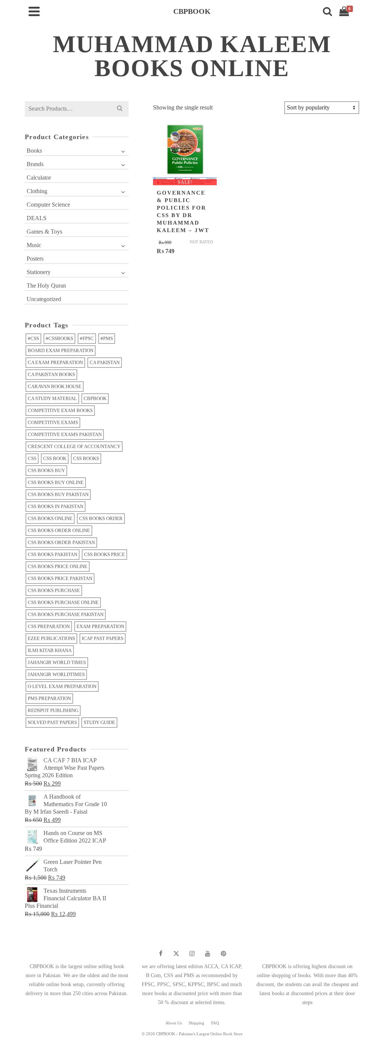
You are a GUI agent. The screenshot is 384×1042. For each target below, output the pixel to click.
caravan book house (54, 386)
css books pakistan (52, 554)
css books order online (59, 530)
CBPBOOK (95, 398)
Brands (35, 164)
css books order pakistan (61, 542)
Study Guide (99, 722)
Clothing (37, 191)
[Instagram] (192, 953)
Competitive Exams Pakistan (65, 434)
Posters (35, 258)
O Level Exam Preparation (62, 686)
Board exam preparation (60, 350)
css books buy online (56, 482)
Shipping (196, 1023)
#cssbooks (59, 338)
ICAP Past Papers (102, 638)
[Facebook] (160, 953)
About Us (173, 1023)
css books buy (46, 470)
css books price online (57, 566)
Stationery (39, 272)
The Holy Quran (46, 285)
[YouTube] (208, 953)
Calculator (39, 177)
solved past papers (52, 722)
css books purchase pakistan (66, 614)
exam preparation (100, 626)
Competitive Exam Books (60, 410)
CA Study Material (52, 398)
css (32, 458)
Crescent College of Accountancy (74, 446)
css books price (104, 554)
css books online (50, 518)
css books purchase (54, 590)
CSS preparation (49, 626)
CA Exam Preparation (55, 362)
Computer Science (48, 204)
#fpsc (87, 338)
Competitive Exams (53, 422)
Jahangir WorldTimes (56, 674)
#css (33, 338)
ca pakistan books (51, 374)
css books (86, 458)
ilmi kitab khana (50, 650)
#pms (106, 338)
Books (34, 150)
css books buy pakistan (58, 494)
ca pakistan (105, 362)
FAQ (215, 1023)
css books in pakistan (55, 506)
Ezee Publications (51, 638)
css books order (101, 518)
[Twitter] (176, 953)
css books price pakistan (60, 578)
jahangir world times (57, 662)
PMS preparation (49, 698)
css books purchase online (63, 602)
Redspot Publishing (53, 710)
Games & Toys (44, 231)
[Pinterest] (223, 953)
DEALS (36, 218)
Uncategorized (44, 299)
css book (54, 458)
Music (34, 245)
